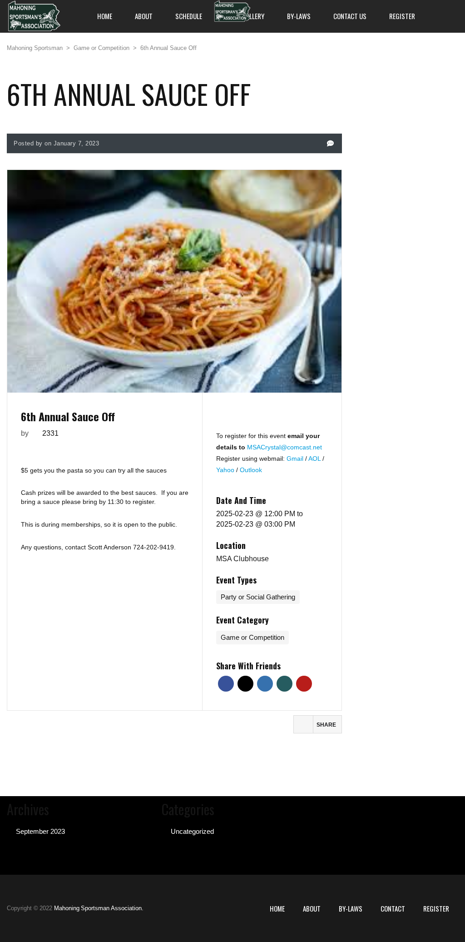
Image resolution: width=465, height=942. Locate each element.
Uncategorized (192, 831)
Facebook (226, 684)
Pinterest (304, 684)
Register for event (272, 418)
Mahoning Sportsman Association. (98, 908)
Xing (284, 684)
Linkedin (265, 684)
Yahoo (226, 469)
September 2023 (40, 831)
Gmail (296, 458)
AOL (315, 458)
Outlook (251, 469)
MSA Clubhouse (242, 559)
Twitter (245, 684)
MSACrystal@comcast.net (284, 447)
